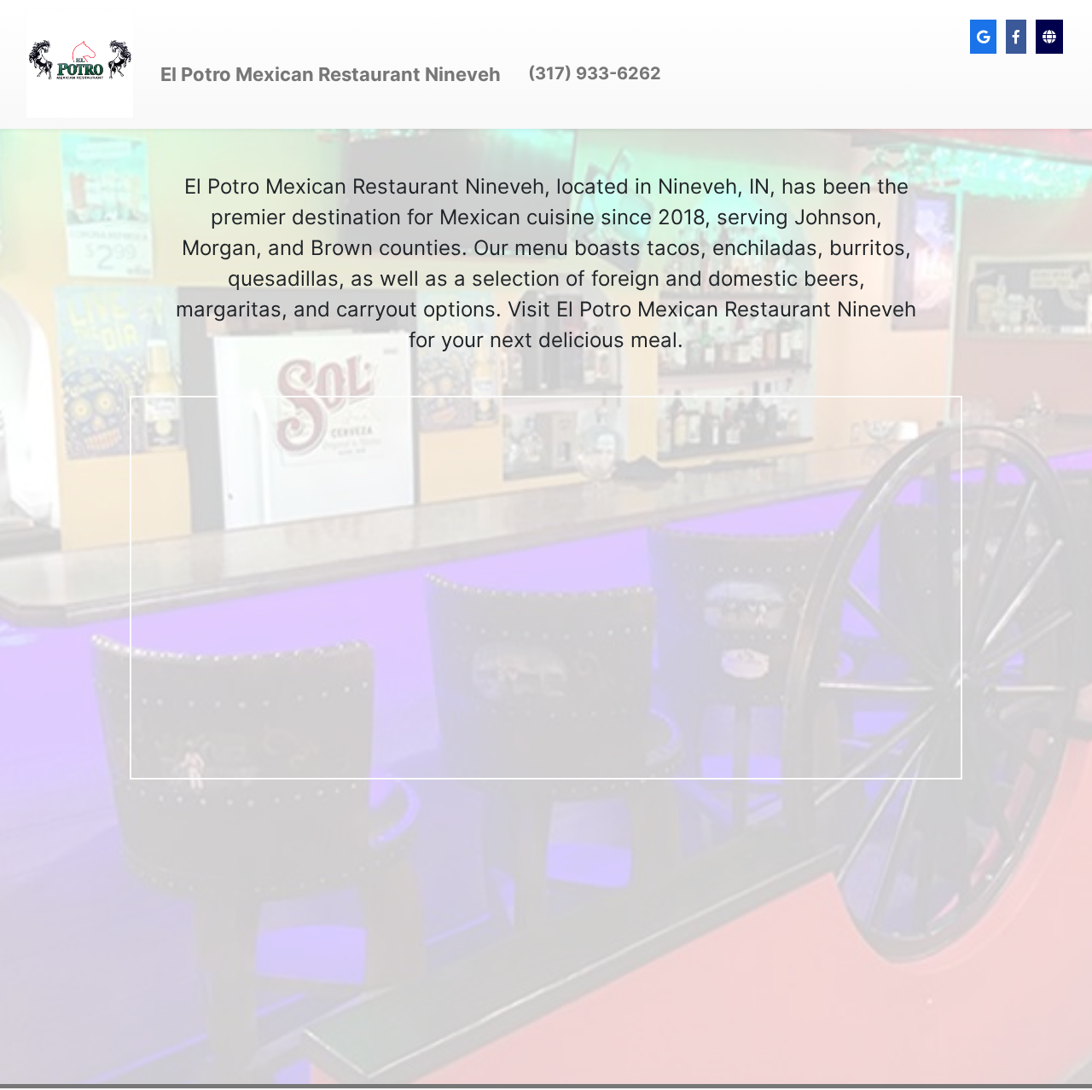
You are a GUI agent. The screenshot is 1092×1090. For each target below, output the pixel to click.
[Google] (983, 37)
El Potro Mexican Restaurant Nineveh (330, 74)
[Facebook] (1016, 37)
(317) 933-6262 (594, 73)
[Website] (1049, 37)
